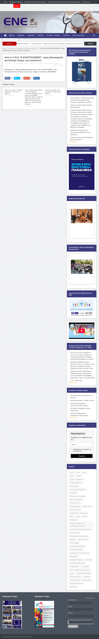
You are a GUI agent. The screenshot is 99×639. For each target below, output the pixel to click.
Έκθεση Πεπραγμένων (77, 479)
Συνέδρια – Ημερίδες (53, 35)
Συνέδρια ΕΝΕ (74, 566)
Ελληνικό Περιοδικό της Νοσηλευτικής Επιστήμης (77, 524)
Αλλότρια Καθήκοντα (76, 482)
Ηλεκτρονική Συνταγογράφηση (79, 536)
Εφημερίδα (30, 35)
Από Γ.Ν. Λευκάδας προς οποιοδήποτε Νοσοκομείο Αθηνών (53, 91)
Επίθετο (70, 613)
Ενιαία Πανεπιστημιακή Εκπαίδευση (80, 529)
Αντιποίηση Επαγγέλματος (78, 489)
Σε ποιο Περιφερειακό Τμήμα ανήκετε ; (80, 619)
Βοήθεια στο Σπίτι (75, 503)
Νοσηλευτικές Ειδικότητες (77, 546)
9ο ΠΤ (84, 472)
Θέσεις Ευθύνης (83, 539)
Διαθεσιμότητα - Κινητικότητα (78, 513)
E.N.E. (5, 2)
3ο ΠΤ (78, 472)
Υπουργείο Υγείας (75, 576)
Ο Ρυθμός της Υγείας (76, 549)
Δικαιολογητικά (7, 6)
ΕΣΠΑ (77, 516)
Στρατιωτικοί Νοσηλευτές (77, 563)
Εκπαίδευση (73, 520)
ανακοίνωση (73, 587)
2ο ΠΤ (72, 472)
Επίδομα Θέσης (74, 532)
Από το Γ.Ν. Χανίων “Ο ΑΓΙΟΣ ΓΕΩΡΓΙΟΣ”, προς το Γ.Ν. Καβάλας (14, 91)
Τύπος (72, 573)
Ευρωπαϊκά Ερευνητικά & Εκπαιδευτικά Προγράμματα (64, 2)
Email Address (80, 600)
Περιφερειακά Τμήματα (16, 2)
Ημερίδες (72, 539)
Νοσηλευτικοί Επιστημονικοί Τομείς (35, 2)
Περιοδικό (40, 35)
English (16, 6)
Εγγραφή (82, 456)
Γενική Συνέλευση (75, 506)
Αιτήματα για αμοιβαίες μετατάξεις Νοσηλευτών (48, 63)
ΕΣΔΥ (71, 516)
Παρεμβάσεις (74, 556)
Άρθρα (79, 476)
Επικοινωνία (86, 2)
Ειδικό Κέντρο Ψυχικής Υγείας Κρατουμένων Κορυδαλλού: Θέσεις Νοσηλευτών (80, 132)
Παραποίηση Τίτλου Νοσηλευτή (79, 553)
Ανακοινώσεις (74, 486)
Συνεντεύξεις (85, 566)
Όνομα (70, 606)
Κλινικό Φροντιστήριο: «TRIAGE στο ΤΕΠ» (82, 400)
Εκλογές (84, 516)
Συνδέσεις (66, 35)
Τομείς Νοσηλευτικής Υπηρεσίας (79, 570)
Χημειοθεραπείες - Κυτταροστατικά (80, 580)
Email (62, 65)
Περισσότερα (73, 141)
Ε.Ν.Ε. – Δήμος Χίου (76, 380)
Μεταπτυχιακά (74, 543)
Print (56, 65)
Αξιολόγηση (73, 493)
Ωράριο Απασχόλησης (76, 583)
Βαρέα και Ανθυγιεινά (76, 499)
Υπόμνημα (86, 576)
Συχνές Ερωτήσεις (78, 35)
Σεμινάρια (89, 560)
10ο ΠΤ (72, 476)
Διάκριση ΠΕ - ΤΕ (75, 510)
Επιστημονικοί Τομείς (10, 39)
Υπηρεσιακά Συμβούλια (83, 573)
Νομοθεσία (20, 35)
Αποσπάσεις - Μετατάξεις (77, 496)
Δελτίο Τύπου (87, 506)
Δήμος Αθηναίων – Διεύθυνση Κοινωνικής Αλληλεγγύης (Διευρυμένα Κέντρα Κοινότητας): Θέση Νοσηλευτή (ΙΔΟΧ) (47, 43)
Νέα (13, 35)
